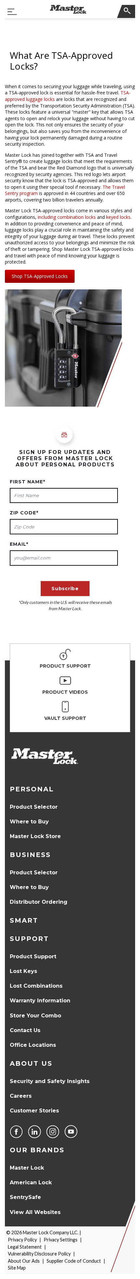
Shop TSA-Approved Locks (40, 276)
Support (29, 939)
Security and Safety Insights (50, 1081)
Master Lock (27, 1168)
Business (30, 855)
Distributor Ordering (38, 902)
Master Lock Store (35, 836)
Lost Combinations (36, 986)
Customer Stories (34, 1111)
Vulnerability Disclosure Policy (39, 1253)
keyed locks (118, 217)
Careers (21, 1096)
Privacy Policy (22, 1239)
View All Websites (35, 1212)
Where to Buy (29, 821)
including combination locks (67, 217)
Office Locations (33, 1045)
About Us (31, 1063)
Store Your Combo (35, 1015)
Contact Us (25, 1030)
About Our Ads (24, 1261)
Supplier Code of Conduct (74, 1261)
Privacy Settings (60, 1239)
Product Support (33, 956)
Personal (32, 789)
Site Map (17, 1268)
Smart (24, 920)
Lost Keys (23, 971)
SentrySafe (25, 1197)
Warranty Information (40, 1000)
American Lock (31, 1182)
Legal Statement (25, 1247)
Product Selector (34, 807)
